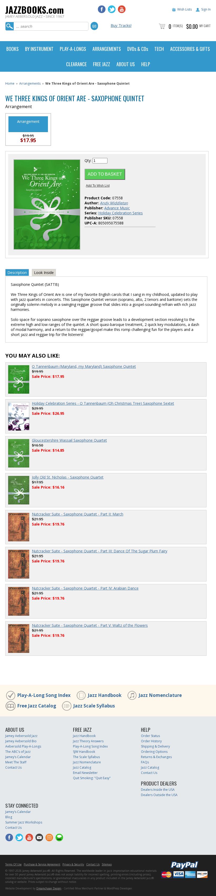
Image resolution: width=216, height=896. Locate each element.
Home (9, 83)
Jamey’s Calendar (18, 757)
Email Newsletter (85, 772)
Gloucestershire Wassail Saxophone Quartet (69, 440)
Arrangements (30, 83)
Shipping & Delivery (155, 746)
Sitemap (107, 864)
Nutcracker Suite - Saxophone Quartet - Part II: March (77, 514)
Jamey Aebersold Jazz (21, 736)
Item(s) (178, 25)
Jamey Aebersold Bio (21, 741)
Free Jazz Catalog (36, 706)
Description (17, 272)
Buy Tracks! (121, 25)
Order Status (150, 736)
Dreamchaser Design (48, 888)
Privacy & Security (73, 864)
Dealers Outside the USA (159, 795)
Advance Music (117, 207)
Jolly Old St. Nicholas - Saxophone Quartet (68, 477)
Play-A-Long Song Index (44, 695)
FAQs (145, 762)
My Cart (205, 25)
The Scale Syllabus (86, 757)
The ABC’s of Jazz (18, 751)
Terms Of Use (13, 864)
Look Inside (44, 272)
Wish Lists (184, 9)
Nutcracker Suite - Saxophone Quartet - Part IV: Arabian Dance (85, 588)
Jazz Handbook (104, 695)
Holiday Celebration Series (120, 212)
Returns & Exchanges (156, 757)
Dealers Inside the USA (158, 789)
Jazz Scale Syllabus (94, 706)
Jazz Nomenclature (160, 695)
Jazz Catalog (82, 767)
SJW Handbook (84, 751)
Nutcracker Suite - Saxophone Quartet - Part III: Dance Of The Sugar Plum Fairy (99, 550)
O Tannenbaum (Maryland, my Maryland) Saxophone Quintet (84, 366)
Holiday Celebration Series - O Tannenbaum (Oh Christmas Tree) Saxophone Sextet (103, 403)
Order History (151, 741)
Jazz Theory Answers (88, 741)
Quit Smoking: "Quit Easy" (92, 778)
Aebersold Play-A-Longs (23, 746)
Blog (8, 817)
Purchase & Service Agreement (42, 864)
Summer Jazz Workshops (23, 822)
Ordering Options (154, 751)
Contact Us (13, 767)
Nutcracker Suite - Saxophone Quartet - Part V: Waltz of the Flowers (90, 625)
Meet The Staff (15, 762)
